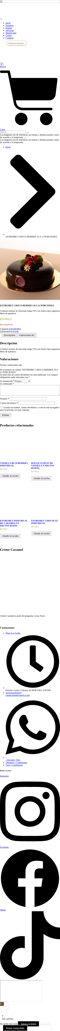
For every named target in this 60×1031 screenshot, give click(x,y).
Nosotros (10, 25)
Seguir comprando (15, 1028)
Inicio (8, 23)
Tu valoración (7, 384)
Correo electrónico (9, 403)
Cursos (9, 35)
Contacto (10, 38)
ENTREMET (15, 329)
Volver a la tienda (28, 1024)
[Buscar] (27, 132)
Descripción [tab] (9, 335)
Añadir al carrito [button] (10, 476)
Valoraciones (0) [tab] (26, 335)
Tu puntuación (7, 381)
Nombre (4, 399)
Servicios (10, 30)
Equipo (9, 28)
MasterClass (11, 33)
